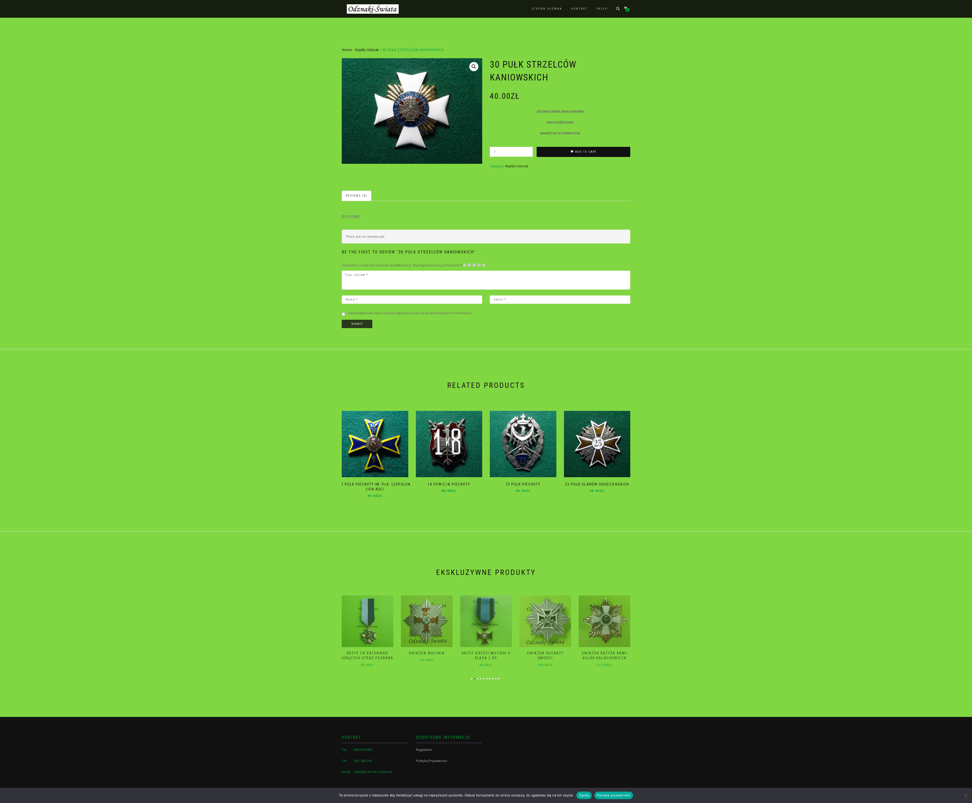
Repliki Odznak (367, 49)
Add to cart (586, 151)
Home (347, 49)
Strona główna (547, 8)
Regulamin (424, 749)
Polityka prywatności (614, 795)
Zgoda (584, 795)
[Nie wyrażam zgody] (965, 795)
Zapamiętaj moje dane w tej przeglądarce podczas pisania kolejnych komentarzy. (410, 313)
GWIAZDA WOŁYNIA (368, 653)
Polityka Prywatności (431, 760)
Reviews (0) (356, 195)
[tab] (357, 196)
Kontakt (579, 8)
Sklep (602, 8)
